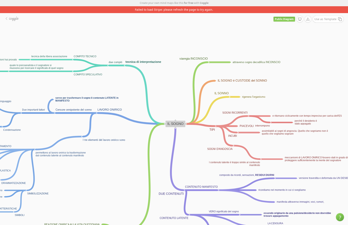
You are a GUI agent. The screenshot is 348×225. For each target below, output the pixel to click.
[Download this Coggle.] (308, 19)
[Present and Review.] (300, 19)
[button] (340, 217)
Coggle (204, 3)
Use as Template (325, 19)
